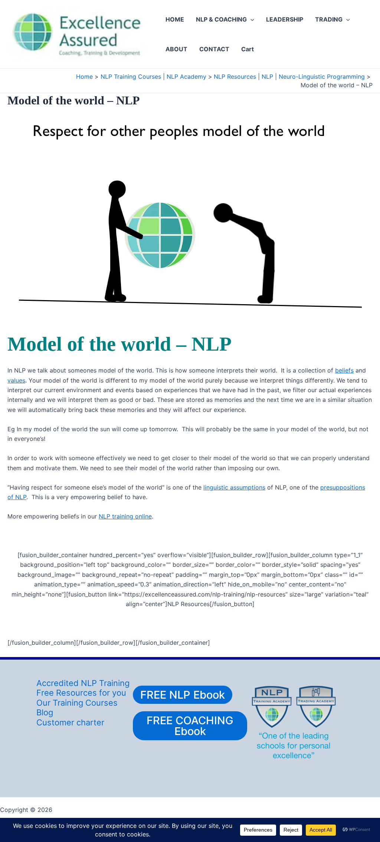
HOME (175, 19)
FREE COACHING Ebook (190, 726)
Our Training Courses (77, 703)
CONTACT (214, 49)
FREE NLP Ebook (182, 694)
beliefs (344, 370)
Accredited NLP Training (83, 683)
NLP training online (125, 516)
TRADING (329, 19)
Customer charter (70, 722)
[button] (250, 19)
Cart (247, 49)
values (16, 380)
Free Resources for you (81, 693)
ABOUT (176, 49)
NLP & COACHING (221, 19)
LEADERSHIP (284, 19)
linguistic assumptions (234, 487)
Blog (44, 712)
